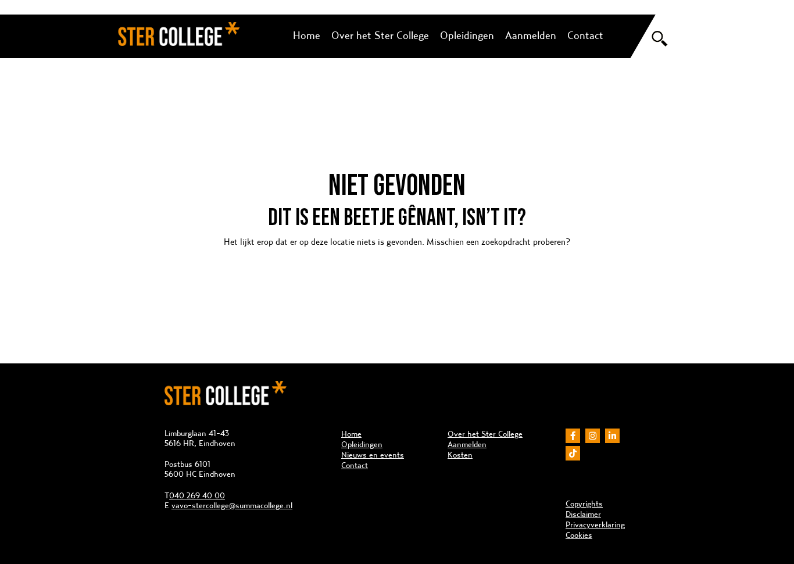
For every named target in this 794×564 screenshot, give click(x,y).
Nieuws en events (372, 454)
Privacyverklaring (595, 524)
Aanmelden (530, 35)
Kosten (460, 454)
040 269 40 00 (197, 495)
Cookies (579, 535)
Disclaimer (583, 514)
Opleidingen (467, 35)
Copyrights (584, 503)
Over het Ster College (380, 35)
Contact (585, 35)
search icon (659, 39)
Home (306, 35)
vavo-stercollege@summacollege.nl (231, 505)
